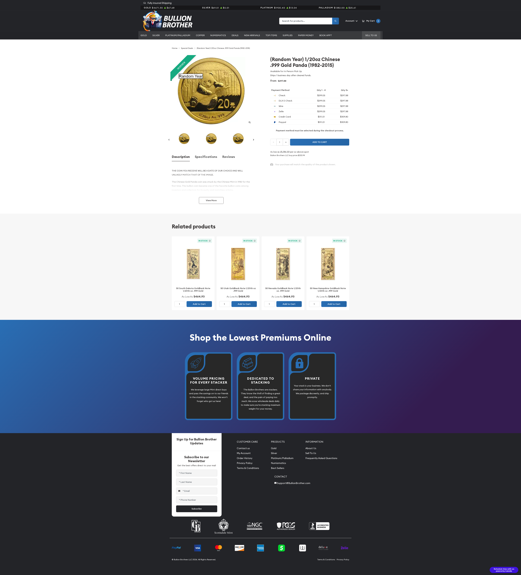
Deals (235, 35)
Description (181, 157)
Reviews (228, 157)
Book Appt (325, 35)
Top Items (271, 35)
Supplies (288, 35)
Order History (244, 458)
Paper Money (306, 35)
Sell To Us (310, 453)
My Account (244, 453)
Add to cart (319, 142)
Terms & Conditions (248, 468)
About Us (310, 448)
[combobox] (305, 21)
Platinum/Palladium (177, 35)
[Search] (335, 21)
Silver (156, 35)
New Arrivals (252, 35)
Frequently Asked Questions (321, 458)
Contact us (243, 448)
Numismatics (218, 35)
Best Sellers (277, 468)
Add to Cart (199, 304)
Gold (144, 35)
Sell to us (371, 35)
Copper (200, 35)
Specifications (206, 157)
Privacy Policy (244, 463)
